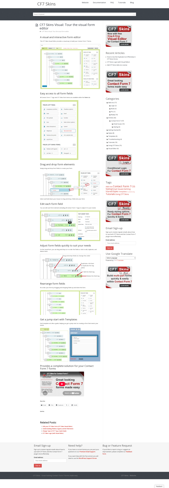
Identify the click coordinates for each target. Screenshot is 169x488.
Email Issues (118, 124)
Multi (112, 109)
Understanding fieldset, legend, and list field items (58, 429)
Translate (120, 260)
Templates (111, 136)
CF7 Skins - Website (128, 475)
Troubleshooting (114, 139)
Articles (110, 118)
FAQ (112, 2)
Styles (110, 133)
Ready (113, 115)
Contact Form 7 (116, 121)
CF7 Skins (46, 4)
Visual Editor (112, 148)
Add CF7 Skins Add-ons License (117, 65)
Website (85, 2)
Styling (116, 127)
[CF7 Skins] (40, 31)
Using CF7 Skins (113, 145)
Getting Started (113, 130)
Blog (132, 2)
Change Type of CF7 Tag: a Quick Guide (54, 431)
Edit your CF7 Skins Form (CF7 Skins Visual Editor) (57, 426)
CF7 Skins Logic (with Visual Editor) (53, 433)
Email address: (110, 240)
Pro (112, 112)
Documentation (99, 2)
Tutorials (122, 2)
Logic (113, 106)
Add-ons (111, 103)
